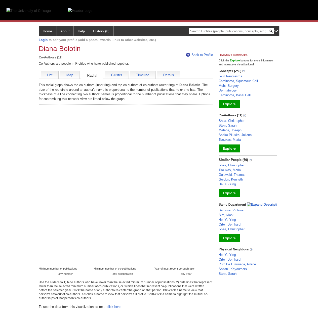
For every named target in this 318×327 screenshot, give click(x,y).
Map (69, 75)
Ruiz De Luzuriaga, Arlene (237, 264)
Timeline (142, 75)
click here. (114, 307)
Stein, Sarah (228, 125)
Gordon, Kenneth (231, 179)
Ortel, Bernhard (229, 224)
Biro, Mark (226, 215)
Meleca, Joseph (230, 130)
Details (168, 75)
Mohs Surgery (229, 86)
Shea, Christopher (231, 121)
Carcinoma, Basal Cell (235, 95)
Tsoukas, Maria (230, 139)
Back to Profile (202, 55)
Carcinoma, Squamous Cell (238, 81)
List (49, 75)
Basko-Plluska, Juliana (235, 135)
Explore (229, 104)
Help (81, 31)
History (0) (101, 31)
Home (47, 31)
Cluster (116, 75)
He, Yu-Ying (227, 184)
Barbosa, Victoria (231, 210)
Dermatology (228, 90)
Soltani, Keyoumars (233, 269)
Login (43, 40)
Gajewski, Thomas (232, 175)
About (65, 31)
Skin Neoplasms (230, 76)
